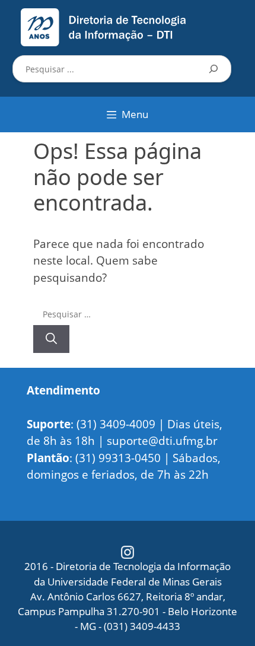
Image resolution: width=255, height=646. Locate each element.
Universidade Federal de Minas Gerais (134, 581)
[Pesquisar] (213, 69)
